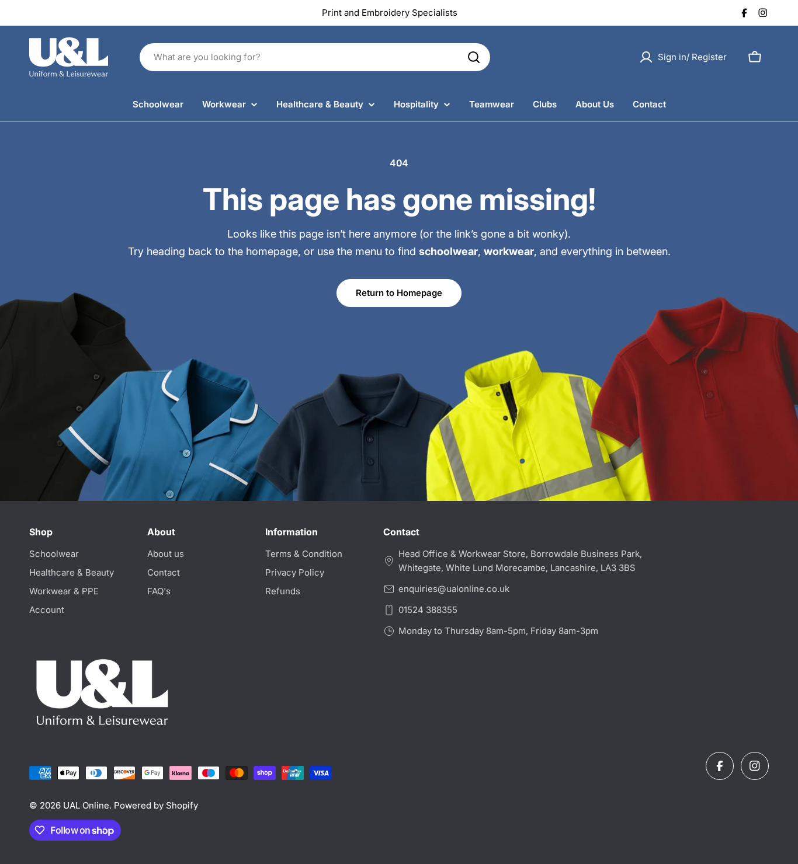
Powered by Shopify (156, 805)
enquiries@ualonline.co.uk (453, 588)
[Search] (474, 57)
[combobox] (315, 57)
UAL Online (86, 805)
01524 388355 (427, 609)
